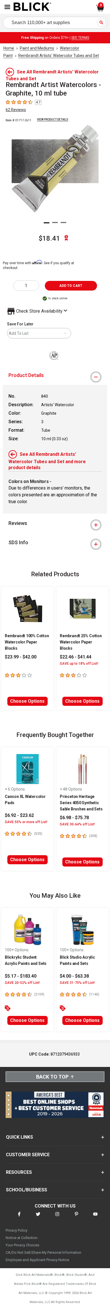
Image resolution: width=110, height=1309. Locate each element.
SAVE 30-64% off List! (77, 824)
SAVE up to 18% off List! (79, 664)
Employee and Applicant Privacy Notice (37, 1260)
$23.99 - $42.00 (20, 657)
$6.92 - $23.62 (19, 815)
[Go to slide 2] (55, 222)
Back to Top (52, 1077)
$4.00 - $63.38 (74, 976)
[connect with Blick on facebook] (19, 1217)
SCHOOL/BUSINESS (26, 1189)
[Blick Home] (32, 7)
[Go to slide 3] (63, 222)
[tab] (55, 375)
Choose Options (27, 701)
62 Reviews (16, 109)
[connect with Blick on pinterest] (76, 1217)
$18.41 (49, 238)
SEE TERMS (80, 38)
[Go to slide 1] (46, 222)
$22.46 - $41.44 (75, 657)
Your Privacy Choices (22, 1245)
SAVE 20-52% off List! (22, 983)
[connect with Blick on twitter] (38, 1217)
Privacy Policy (16, 1230)
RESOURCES (19, 1172)
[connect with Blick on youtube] (95, 1217)
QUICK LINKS (19, 1137)
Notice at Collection (22, 1238)
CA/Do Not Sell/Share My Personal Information (43, 1252)
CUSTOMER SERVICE (28, 1154)
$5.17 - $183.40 (20, 976)
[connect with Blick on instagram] (57, 1217)
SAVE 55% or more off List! (26, 822)
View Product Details (52, 119)
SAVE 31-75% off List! (77, 983)
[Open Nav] (7, 7)
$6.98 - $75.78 (74, 817)
